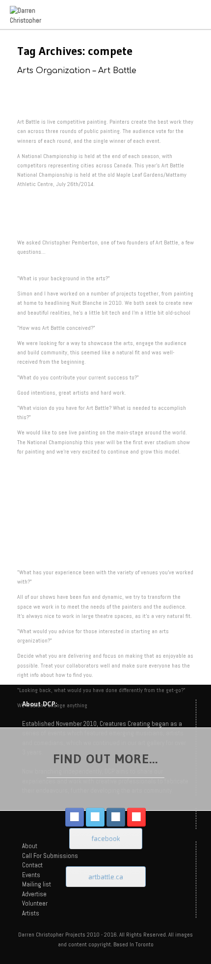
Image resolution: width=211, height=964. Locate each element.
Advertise (34, 894)
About (29, 846)
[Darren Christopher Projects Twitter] (95, 817)
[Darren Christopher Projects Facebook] (74, 817)
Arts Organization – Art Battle (76, 70)
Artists (30, 913)
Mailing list (36, 884)
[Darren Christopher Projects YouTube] (136, 817)
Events (31, 875)
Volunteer (35, 903)
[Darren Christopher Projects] (34, 14)
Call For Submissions (50, 856)
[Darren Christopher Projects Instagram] (115, 817)
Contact (32, 865)
